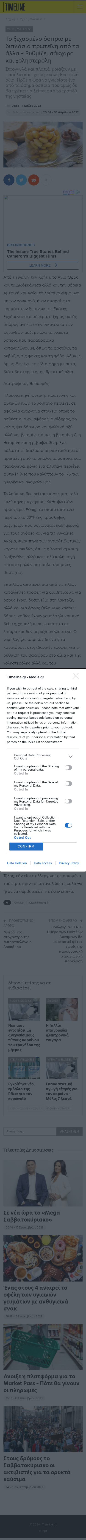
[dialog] (43, 770)
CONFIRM (26, 846)
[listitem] (43, 756)
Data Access (43, 863)
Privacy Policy (69, 863)
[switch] (68, 767)
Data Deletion (17, 863)
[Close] (77, 677)
